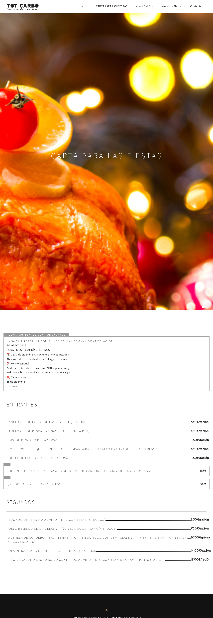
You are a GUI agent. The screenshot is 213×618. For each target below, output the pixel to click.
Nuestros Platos (172, 6)
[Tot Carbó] (26, 7)
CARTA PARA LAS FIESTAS (112, 6)
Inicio (84, 6)
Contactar (196, 6)
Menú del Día (144, 6)
